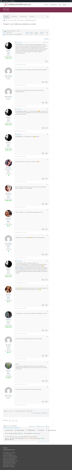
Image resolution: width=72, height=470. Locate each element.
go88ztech (20, 433)
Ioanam (9, 344)
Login (59, 4)
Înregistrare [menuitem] (12, 1)
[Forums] (4, 20)
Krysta (9, 319)
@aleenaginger (19, 267)
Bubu (9, 50)
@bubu (21, 69)
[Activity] (8, 53)
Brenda (9, 218)
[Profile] (7, 53)
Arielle (9, 294)
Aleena (9, 193)
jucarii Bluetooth (36, 433)
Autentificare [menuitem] (6, 1)
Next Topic (44, 413)
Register (64, 4)
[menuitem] (1, 1)
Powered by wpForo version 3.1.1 (43, 441)
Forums (6, 16)
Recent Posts (23, 16)
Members (32, 16)
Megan (9, 167)
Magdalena (9, 243)
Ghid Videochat (53, 4)
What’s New (14, 16)
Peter (9, 370)
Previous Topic (37, 413)
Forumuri (46, 4)
